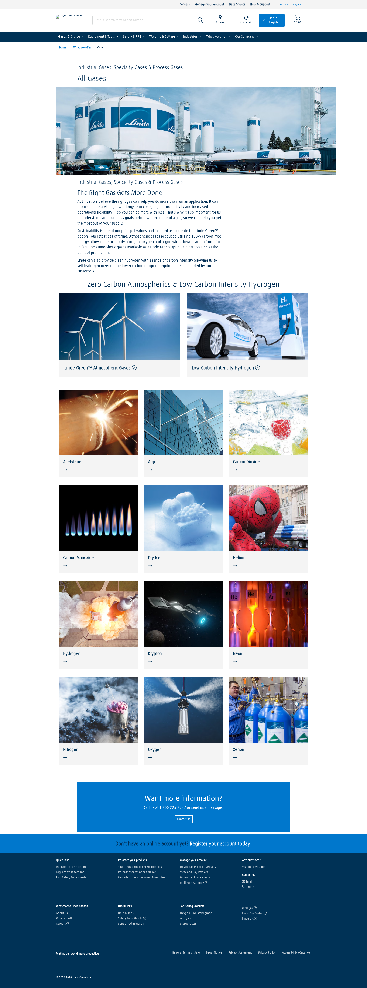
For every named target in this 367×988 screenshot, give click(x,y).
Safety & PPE (132, 36)
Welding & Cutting (162, 36)
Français (296, 4)
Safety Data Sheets (130, 918)
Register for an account (71, 867)
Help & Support (260, 4)
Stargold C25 (188, 923)
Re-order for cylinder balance (137, 872)
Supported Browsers (131, 923)
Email (249, 881)
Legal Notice (214, 952)
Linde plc (248, 918)
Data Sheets (237, 4)
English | (284, 4)
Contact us (183, 819)
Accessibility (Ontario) (296, 952)
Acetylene (186, 918)
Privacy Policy (267, 952)
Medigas (248, 908)
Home (62, 47)
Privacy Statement (240, 952)
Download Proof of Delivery (198, 867)
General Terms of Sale (186, 952)
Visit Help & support (255, 867)
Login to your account (70, 872)
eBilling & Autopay (192, 882)
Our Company (245, 36)
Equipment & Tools (101, 36)
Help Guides (126, 913)
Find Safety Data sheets (71, 877)
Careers (185, 4)
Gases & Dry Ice (69, 36)
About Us (62, 913)
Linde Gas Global (253, 913)
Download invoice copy (195, 877)
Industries (190, 36)
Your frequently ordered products (140, 867)
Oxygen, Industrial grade (196, 913)
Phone (249, 886)
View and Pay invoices (194, 872)
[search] (149, 20)
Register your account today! (221, 843)
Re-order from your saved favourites (141, 877)
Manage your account (209, 4)
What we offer (216, 36)
